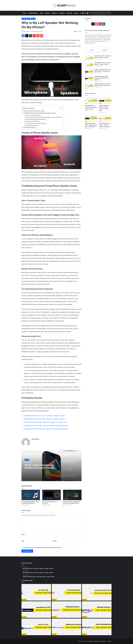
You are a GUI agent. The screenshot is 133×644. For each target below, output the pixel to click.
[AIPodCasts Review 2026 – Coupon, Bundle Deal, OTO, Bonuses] (89, 78)
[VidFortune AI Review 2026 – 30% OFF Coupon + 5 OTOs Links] (66, 627)
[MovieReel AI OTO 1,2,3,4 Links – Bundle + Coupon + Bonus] (89, 58)
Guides (47, 13)
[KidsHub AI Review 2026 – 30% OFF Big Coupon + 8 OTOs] (97, 609)
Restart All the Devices (33, 121)
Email (23, 541)
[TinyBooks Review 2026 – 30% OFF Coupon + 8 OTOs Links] (66, 609)
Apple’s (69, 405)
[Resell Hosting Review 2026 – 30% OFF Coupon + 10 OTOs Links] (97, 627)
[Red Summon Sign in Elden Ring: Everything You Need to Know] (72, 495)
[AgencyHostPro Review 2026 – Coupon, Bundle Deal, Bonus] (97, 592)
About (79, 641)
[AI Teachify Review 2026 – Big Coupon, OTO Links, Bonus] (66, 592)
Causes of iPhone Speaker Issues (33, 111)
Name (23, 534)
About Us (69, 13)
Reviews (54, 13)
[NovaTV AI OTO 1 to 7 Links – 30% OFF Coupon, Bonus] (36, 627)
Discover (61, 13)
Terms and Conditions (87, 641)
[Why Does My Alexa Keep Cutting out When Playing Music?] (30, 495)
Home (24, 13)
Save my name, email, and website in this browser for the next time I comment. (42, 547)
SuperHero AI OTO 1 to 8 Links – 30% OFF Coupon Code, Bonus (45, 429)
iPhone (33, 18)
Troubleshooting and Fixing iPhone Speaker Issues (39, 113)
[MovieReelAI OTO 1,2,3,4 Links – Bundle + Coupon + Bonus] (89, 65)
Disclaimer (103, 641)
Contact (76, 13)
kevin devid (26, 31)
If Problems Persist (30, 127)
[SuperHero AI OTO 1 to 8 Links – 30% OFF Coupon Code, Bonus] (89, 86)
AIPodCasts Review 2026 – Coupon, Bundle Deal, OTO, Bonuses (46, 425)
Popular (92, 50)
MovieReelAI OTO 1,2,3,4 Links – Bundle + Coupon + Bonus (44, 419)
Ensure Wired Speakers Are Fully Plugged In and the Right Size (44, 117)
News (41, 13)
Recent (105, 50)
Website (55, 541)
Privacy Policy (97, 641)
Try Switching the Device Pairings (36, 123)
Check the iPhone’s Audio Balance (36, 119)
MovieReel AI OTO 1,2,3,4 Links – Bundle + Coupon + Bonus (44, 416)
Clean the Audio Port (32, 125)
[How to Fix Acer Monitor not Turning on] (51, 495)
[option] (51, 465)
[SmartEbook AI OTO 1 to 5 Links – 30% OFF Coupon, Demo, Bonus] (36, 609)
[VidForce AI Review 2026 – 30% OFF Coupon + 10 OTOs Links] (89, 72)
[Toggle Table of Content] (60, 108)
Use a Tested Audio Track (33, 115)
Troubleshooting (32, 13)
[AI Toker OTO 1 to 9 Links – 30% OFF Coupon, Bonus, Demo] (36, 592)
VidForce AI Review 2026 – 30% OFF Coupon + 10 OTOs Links (45, 422)
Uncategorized (25, 18)
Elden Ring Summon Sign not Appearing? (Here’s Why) (40, 466)
